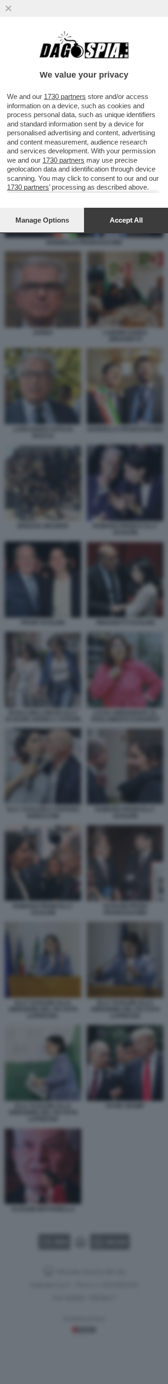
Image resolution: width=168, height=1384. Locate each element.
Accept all (126, 220)
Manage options (42, 220)
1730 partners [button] (65, 96)
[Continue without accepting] (8, 8)
